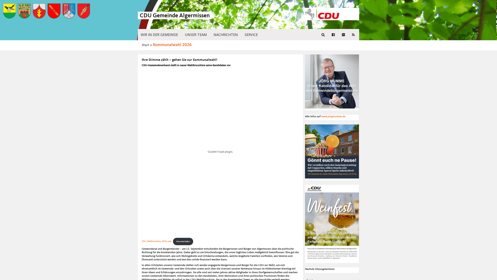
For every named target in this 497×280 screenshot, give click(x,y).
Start (145, 45)
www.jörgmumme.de (333, 116)
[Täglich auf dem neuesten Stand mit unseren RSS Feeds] (353, 34)
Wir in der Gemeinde (159, 34)
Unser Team (196, 34)
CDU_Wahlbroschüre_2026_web (156, 241)
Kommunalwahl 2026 (172, 45)
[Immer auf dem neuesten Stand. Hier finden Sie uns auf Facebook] (333, 34)
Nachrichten (226, 34)
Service (251, 34)
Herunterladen (183, 241)
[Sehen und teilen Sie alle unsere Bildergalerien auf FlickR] (343, 34)
